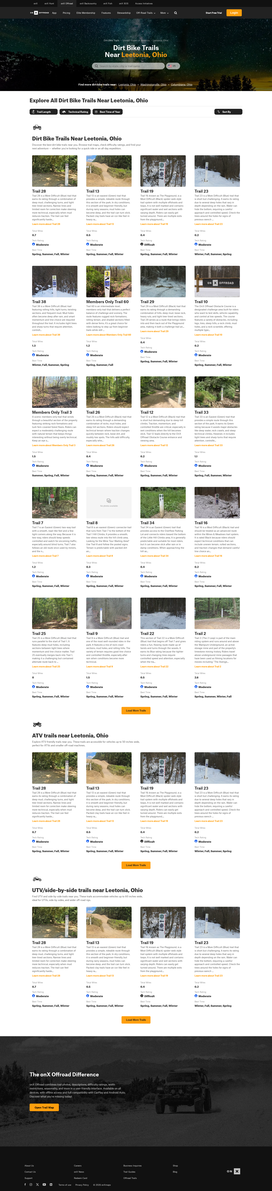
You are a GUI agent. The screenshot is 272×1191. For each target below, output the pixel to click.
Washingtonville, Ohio (153, 84)
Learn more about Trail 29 (163, 316)
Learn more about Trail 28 (55, 206)
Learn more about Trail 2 (217, 648)
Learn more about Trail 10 (217, 316)
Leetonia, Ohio (127, 84)
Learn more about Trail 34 (163, 537)
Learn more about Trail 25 (55, 648)
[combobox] (131, 66)
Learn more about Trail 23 (217, 206)
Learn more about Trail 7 (55, 537)
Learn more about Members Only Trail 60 (109, 316)
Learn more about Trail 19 (163, 206)
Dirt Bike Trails (111, 40)
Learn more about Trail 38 (55, 316)
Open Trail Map (44, 1107)
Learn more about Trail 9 (109, 648)
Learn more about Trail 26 (109, 427)
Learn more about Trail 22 (163, 648)
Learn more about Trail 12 (163, 427)
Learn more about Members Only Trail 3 (55, 427)
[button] (44, 112)
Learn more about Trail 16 (217, 537)
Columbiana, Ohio (181, 84)
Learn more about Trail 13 (109, 206)
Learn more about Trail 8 (109, 537)
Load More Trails (136, 710)
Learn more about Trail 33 (217, 427)
